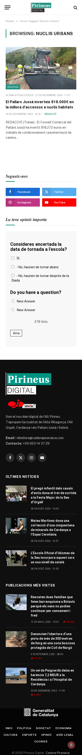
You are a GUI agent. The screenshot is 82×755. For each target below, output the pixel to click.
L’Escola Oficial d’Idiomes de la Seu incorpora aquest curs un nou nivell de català (52, 557)
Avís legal (65, 734)
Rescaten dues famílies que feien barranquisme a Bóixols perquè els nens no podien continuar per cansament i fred (53, 606)
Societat (43, 728)
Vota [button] (16, 333)
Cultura (11, 734)
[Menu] (7, 7)
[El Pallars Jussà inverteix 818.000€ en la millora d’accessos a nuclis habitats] (41, 68)
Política (13, 87)
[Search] (75, 7)
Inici (9, 728)
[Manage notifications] (71, 745)
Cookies (41, 741)
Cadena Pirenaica (57, 753)
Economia (64, 728)
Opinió (46, 734)
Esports (29, 734)
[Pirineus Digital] (41, 7)
